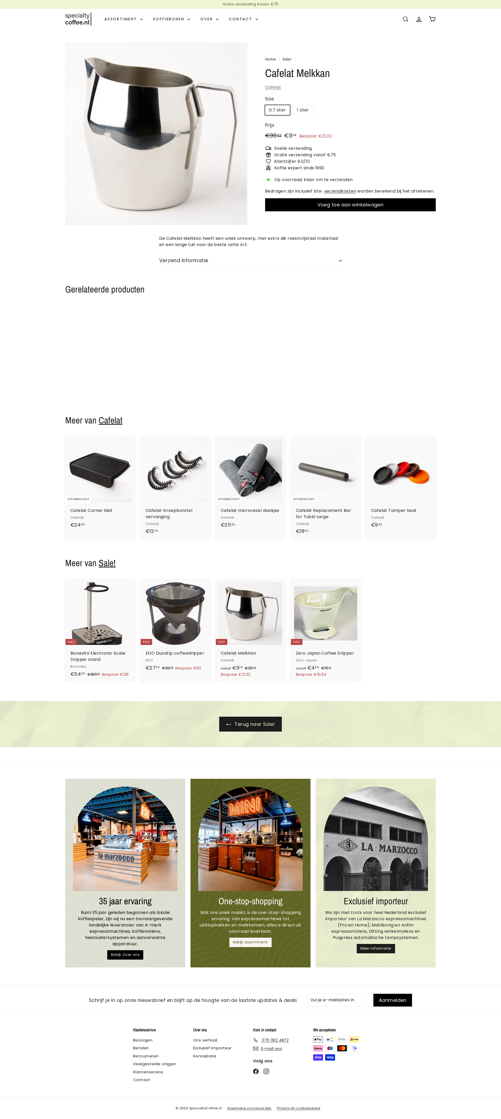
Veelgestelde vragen (154, 1064)
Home (270, 59)
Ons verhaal (205, 1040)
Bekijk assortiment (250, 942)
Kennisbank (204, 1056)
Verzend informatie (183, 260)
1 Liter (303, 110)
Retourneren (145, 1056)
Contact (241, 19)
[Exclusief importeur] (376, 839)
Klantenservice (148, 1072)
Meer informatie (375, 948)
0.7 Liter (277, 110)
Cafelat (273, 87)
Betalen (141, 1048)
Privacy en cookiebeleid (298, 1108)
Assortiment (121, 19)
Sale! (287, 59)
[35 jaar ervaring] (125, 839)
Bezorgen (142, 1040)
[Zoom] (156, 134)
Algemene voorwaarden (249, 1108)
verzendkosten (340, 191)
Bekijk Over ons (125, 954)
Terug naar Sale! (254, 724)
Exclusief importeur (212, 1048)
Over (207, 19)
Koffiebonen (169, 19)
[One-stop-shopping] (250, 839)
